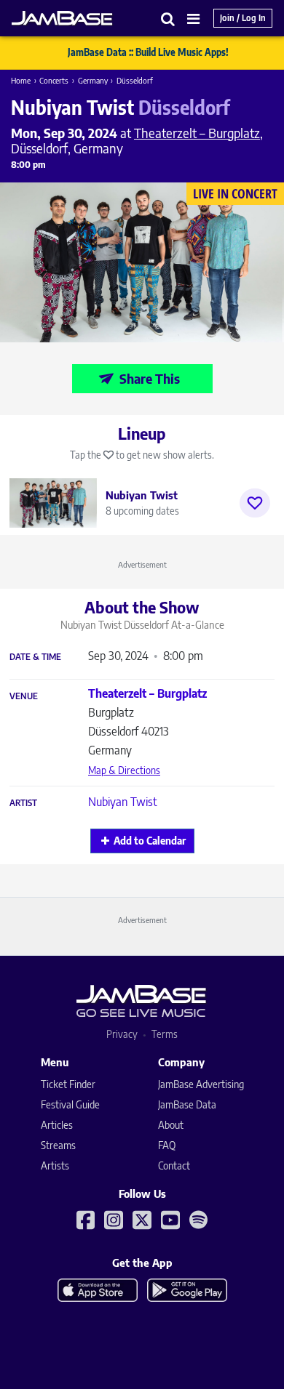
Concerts (53, 80)
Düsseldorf (135, 80)
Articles (57, 1125)
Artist (23, 803)
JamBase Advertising (201, 1084)
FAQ (166, 1145)
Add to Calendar (150, 840)
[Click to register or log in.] (255, 503)
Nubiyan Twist (122, 801)
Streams (58, 1145)
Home (21, 80)
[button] (168, 19)
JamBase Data (187, 1104)
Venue (23, 696)
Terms (164, 1034)
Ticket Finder (68, 1084)
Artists (55, 1165)
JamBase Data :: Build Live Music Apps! (148, 52)
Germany (93, 80)
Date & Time (35, 657)
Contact (174, 1165)
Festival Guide (70, 1104)
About (171, 1125)
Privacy (122, 1034)
